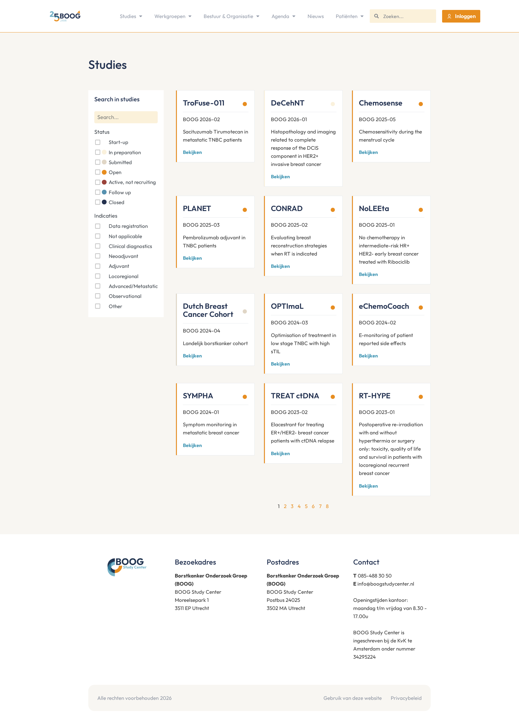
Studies (128, 16)
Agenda (280, 16)
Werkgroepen (169, 16)
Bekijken (192, 152)
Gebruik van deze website (352, 698)
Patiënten (346, 16)
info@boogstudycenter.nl (385, 583)
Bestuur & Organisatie (228, 16)
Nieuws (316, 16)
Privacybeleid (406, 698)
